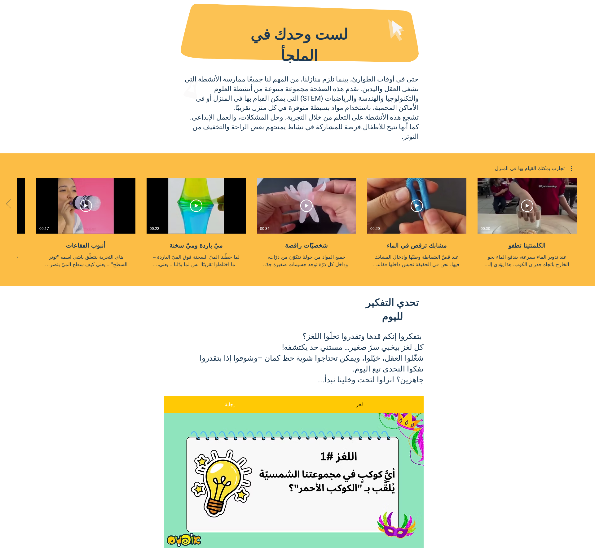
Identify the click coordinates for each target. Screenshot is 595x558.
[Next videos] (8, 204)
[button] (533, 168)
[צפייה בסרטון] (527, 206)
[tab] (229, 404)
